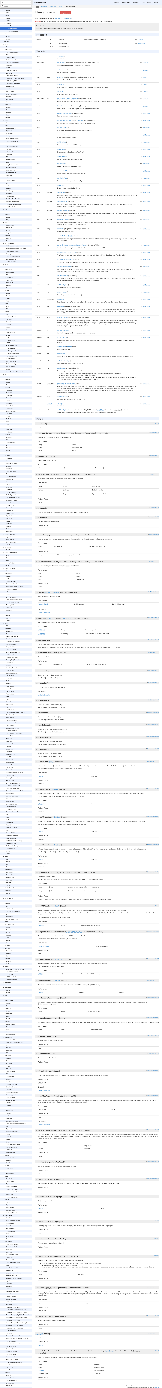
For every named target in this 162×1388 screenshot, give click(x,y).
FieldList (8, 683)
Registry (7, 1176)
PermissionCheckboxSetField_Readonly (17, 1338)
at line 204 (156, 872)
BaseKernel (9, 395)
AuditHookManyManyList (13, 199)
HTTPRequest (10, 343)
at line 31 (157, 1333)
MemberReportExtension (12, 1378)
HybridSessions (9, 898)
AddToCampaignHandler (12, 246)
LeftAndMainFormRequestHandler (15, 78)
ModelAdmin (9, 89)
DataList (8, 1079)
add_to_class (61, 63)
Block (7, 555)
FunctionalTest (10, 508)
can (58, 192)
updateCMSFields (62, 236)
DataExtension (12, 26)
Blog (6, 209)
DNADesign (44, 6)
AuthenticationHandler (12, 1244)
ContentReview (9, 280)
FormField (8, 707)
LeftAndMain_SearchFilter (13, 83)
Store (7, 906)
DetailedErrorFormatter (12, 972)
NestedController (10, 358)
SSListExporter (10, 513)
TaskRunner (9, 518)
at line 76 (157, 474)
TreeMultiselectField (11, 843)
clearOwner (60, 84)
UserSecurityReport (11, 1380)
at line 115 (156, 534)
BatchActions (10, 225)
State (7, 453)
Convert (8, 400)
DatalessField (9, 662)
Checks (8, 571)
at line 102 (156, 517)
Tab (7, 814)
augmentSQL (61, 120)
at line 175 (156, 816)
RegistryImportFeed (11, 1186)
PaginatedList (9, 1129)
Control (8, 36)
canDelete (60, 210)
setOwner (60, 70)
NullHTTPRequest (11, 361)
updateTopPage (62, 337)
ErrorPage (7, 592)
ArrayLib (8, 1066)
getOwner (60, 91)
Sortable (8, 1142)
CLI (7, 474)
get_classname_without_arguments (67, 99)
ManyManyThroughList (12, 1121)
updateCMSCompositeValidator (66, 245)
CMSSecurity (9, 1257)
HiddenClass (9, 1110)
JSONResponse (10, 1034)
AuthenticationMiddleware (13, 1247)
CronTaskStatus (10, 442)
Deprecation (9, 489)
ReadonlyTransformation (12, 778)
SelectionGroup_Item (11, 804)
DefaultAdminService (11, 1260)
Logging (7, 966)
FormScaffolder (10, 717)
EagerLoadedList (10, 1100)
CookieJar (8, 330)
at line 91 (157, 1053)
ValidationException (11, 1150)
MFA (6, 995)
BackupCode (9, 1000)
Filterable (8, 1103)
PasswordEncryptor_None (13, 1320)
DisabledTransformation (12, 673)
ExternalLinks (8, 607)
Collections (9, 267)
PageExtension (10, 539)
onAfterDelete (61, 163)
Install (8, 450)
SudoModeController (11, 94)
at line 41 (157, 591)
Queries (8, 1058)
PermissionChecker (11, 1341)
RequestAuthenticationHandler (14, 1362)
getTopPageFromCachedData (66, 384)
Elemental (53, 6)
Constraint (9, 448)
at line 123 (156, 1255)
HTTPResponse (10, 348)
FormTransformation (11, 723)
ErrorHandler (9, 974)
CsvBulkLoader (10, 482)
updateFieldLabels (62, 276)
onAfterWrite (61, 149)
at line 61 (157, 639)
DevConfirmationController (13, 497)
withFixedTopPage (62, 317)
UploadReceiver (10, 848)
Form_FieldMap (10, 725)
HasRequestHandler (11, 356)
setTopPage (60, 306)
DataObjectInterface (11, 1084)
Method (8, 1016)
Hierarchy (9, 1055)
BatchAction (9, 99)
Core (6, 374)
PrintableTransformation (12, 770)
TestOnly (8, 526)
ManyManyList (10, 1118)
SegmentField (10, 793)
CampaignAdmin (9, 243)
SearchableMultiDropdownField (14, 791)
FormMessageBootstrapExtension (15, 712)
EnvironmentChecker (11, 589)
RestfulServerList (10, 1231)
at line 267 (156, 997)
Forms (8, 47)
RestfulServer (8, 1215)
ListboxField (9, 744)
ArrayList (8, 1068)
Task (7, 1165)
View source (67, 18)
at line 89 (157, 507)
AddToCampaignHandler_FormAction (16, 248)
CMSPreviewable (10, 1071)
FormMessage (10, 710)
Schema (8, 634)
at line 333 (156, 1315)
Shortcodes (9, 133)
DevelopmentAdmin (11, 500)
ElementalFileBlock (10, 563)
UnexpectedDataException (13, 1144)
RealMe (7, 1155)
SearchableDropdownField (13, 783)
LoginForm (9, 1283)
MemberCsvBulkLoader (12, 1291)
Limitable (8, 1113)
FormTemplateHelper (11, 720)
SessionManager (9, 1383)
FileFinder (8, 149)
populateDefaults (62, 178)
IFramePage (9, 917)
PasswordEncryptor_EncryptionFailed (16, 1310)
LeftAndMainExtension (12, 76)
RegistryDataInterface (12, 1184)
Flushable (8, 419)
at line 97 (157, 700)
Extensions (9, 107)
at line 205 (156, 1129)
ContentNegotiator (11, 322)
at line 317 (156, 1287)
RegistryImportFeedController (14, 1189)
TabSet (8, 817)
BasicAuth (9, 1252)
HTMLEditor (9, 631)
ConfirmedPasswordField (13, 652)
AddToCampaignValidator (13, 251)
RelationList (9, 1137)
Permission (9, 872)
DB (7, 1074)
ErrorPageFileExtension (12, 605)
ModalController (10, 86)
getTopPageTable (62, 396)
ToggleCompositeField (12, 835)
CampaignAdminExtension (13, 256)
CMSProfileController (11, 70)
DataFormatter (10, 1218)
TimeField (8, 825)
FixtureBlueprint (10, 503)
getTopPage (60, 299)
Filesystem (9, 154)
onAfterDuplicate (62, 292)
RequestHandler (10, 366)
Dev (7, 125)
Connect (8, 1048)
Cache (8, 377)
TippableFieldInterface (12, 833)
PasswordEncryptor (11, 1304)
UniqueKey (9, 1063)
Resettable (9, 427)
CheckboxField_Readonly (13, 641)
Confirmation (9, 1236)
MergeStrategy (10, 272)
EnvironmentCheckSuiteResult (14, 586)
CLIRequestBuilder (11, 317)
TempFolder (9, 429)
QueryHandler (10, 877)
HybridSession (10, 909)
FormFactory (9, 704)
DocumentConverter (10, 534)
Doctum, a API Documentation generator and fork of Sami (146, 1386)
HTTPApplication (10, 340)
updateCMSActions (63, 259)
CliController (9, 319)
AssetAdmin (8, 96)
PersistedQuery (10, 875)
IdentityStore (9, 1270)
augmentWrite (61, 135)
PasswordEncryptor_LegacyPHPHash (16, 1312)
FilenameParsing (10, 128)
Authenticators (10, 924)
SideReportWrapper (11, 1213)
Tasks (8, 21)
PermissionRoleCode (11, 1351)
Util (7, 183)
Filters (8, 1053)
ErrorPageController (11, 597)
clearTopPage (61, 354)
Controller (9, 102)
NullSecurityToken (11, 1302)
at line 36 (157, 423)
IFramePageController (12, 919)
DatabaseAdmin (10, 1097)
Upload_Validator (10, 180)
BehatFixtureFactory (11, 463)
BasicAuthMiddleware (12, 1255)
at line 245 (156, 958)
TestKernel (9, 521)
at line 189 (156, 844)
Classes (116, 2)
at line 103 (156, 1070)
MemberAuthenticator (12, 1239)
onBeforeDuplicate (62, 285)
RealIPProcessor (10, 207)
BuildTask (8, 466)
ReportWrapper (10, 1207)
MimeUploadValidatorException (14, 1042)
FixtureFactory (10, 505)
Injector (8, 382)
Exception (9, 1008)
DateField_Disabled (11, 668)
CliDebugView (10, 479)
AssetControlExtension (12, 138)
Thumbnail (9, 175)
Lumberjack (8, 987)
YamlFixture (9, 531)
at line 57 (157, 1350)
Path (7, 424)
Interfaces (9, 440)
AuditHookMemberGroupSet (13, 201)
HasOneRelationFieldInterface (14, 733)
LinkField (7, 948)
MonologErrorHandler (11, 979)
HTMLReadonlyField (11, 731)
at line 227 (156, 1161)
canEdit (59, 201)
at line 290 (156, 1017)
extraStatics (60, 229)
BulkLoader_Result (11, 471)
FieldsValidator (10, 686)
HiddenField (9, 738)
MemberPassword (11, 1294)
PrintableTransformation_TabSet (14, 772)
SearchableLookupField (12, 788)
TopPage (8, 23)
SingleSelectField (10, 809)
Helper (8, 115)
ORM (7, 13)
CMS (6, 222)
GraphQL (8, 112)
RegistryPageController (12, 1197)
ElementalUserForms (10, 34)
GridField (8, 628)
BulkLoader (9, 469)
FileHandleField (10, 691)
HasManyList (9, 1108)
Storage (8, 136)
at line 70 (157, 652)
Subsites (8, 1375)
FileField (8, 689)
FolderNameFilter (10, 159)
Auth (7, 859)
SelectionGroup (10, 801)
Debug (7, 484)
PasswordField (10, 765)
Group (7, 1265)
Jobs (7, 290)
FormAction (9, 702)
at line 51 (157, 617)
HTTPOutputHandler (11, 977)
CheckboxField (10, 639)
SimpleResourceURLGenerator (14, 372)
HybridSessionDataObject (13, 911)
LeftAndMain (9, 73)
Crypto (8, 903)
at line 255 (156, 980)
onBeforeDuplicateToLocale (65, 410)
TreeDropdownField (11, 838)
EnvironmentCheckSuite (12, 584)
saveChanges (61, 368)
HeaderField (9, 736)
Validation (9, 390)
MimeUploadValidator (11, 1040)
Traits (7, 301)
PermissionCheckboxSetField (14, 1336)
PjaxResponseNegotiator (12, 364)
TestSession (9, 529)
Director (8, 335)
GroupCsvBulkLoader (12, 1268)
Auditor (7, 186)
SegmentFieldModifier (12, 636)
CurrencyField (10, 655)
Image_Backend (10, 170)
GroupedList (9, 1105)
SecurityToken (10, 1367)
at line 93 (157, 1196)
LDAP (6, 922)
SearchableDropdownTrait (13, 786)
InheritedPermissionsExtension (14, 1278)
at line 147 (156, 761)
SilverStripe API (40, 2)
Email (7, 306)
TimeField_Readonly (11, 827)
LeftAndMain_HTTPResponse (14, 81)
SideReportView (10, 1210)
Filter (7, 626)
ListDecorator (9, 1116)
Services (8, 18)
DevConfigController (11, 495)
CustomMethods (10, 406)
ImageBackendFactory (12, 165)
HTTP (7, 338)
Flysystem (9, 131)
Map (7, 1126)
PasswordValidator (11, 1330)
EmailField (9, 678)
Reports (8, 15)
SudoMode (9, 1241)
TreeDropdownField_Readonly (14, 841)
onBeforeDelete (62, 156)
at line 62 (157, 455)
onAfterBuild (60, 185)
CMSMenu (9, 65)
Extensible (9, 414)
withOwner (60, 77)
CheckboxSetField (11, 644)
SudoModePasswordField (13, 812)
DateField (8, 665)
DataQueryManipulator (12, 1092)
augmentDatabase (62, 127)
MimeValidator (8, 1037)
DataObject (9, 1082)
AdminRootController (11, 55)
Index (149, 2)
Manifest (8, 385)
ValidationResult (10, 1152)
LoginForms (8, 982)
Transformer (9, 277)
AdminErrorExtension (12, 52)
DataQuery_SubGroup (12, 1095)
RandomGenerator (11, 1357)
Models (8, 10)
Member (8, 1289)
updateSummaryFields (64, 267)
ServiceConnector (11, 542)
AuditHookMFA (10, 196)
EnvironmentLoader (11, 411)
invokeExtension (62, 106)
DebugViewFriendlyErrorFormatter (15, 969)
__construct (60, 56)
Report (8, 1021)
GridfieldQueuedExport (11, 888)
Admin (6, 44)
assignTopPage (61, 346)
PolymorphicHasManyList (13, 1131)
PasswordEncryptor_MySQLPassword (16, 1317)
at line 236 (156, 1178)
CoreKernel (9, 403)
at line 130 (156, 561)
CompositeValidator (11, 649)
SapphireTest (9, 516)
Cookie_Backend (10, 332)
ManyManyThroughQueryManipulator (16, 1124)
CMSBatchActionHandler (13, 60)
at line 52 (157, 432)
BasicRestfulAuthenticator (13, 1220)
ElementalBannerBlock (11, 552)
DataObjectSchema (11, 1087)
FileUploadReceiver (11, 694)
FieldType (9, 1050)
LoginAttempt (9, 1281)
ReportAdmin (9, 1205)
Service (8, 1027)
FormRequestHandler (11, 715)
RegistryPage (9, 1194)
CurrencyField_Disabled (12, 657)
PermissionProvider (11, 1346)
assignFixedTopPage (63, 361)
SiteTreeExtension (13, 31)
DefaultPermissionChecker (13, 1262)
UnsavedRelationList (11, 1147)
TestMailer (9, 524)
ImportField (9, 537)
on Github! (156, 1387)
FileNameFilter (10, 152)
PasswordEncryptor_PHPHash (14, 1325)
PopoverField (9, 767)
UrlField (8, 851)
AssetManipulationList (12, 141)
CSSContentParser (11, 476)
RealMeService (10, 1173)
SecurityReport (9, 1370)
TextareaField (9, 822)
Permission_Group (11, 1354)
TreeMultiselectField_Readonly (14, 846)
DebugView (9, 487)
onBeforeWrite (61, 142)
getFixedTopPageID (63, 330)
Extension (8, 416)
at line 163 (156, 1095)
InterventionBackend (11, 172)
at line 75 (157, 682)
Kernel (7, 421)
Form (7, 558)
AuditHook (9, 193)
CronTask (7, 434)
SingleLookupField (11, 806)
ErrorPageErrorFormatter (12, 602)
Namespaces (126, 2)
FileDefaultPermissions (12, 146)
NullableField (9, 757)
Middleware (9, 275)
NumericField (9, 759)
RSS (7, 311)
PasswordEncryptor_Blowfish (14, 1307)
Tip (7, 830)
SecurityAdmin (10, 91)
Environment (9, 408)
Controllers (9, 227)
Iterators (8, 935)
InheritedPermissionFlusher (13, 1273)
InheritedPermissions (11, 1275)
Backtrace (9, 461)
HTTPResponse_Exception (13, 351)
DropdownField (10, 676)
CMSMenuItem (10, 68)
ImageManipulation (11, 167)
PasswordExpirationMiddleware (14, 1328)
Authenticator (10, 998)
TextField (8, 820)
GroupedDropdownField (12, 728)
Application (9, 393)
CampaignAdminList (11, 259)
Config (6, 264)
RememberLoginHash (12, 1359)
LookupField (9, 749)
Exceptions (9, 104)
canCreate (60, 220)
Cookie (8, 327)
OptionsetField (10, 762)
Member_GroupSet (11, 1296)
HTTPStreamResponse (12, 353)
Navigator (9, 49)
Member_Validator (11, 1299)
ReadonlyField (10, 775)
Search (8, 241)
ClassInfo (8, 398)
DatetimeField (10, 670)
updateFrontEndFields (63, 252)
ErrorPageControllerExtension (14, 600)
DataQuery (9, 1089)
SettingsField (9, 545)
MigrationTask (10, 510)
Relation (8, 1134)
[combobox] (16, 6)
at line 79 (157, 670)
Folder (7, 157)
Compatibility (9, 283)
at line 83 (157, 1035)
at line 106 (156, 712)
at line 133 (156, 748)
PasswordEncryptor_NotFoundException (17, 1323)
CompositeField (10, 647)
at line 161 (156, 788)
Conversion (9, 123)
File (7, 144)
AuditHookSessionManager (13, 204)
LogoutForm (9, 1286)
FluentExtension (12, 28)
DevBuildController (11, 492)
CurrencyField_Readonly (12, 660)
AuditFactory (9, 191)
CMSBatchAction (10, 57)
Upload (8, 178)
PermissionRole (10, 1349)
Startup (8, 387)
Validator (8, 854)
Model (8, 39)
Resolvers (9, 880)
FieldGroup (9, 681)
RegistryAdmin (10, 1181)
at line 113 (156, 1238)
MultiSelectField (10, 754)
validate (59, 113)
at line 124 (156, 736)
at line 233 (156, 931)
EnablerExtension (11, 985)
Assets (7, 120)
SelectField (9, 799)
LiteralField (9, 746)
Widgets (8, 220)
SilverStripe (6, 41)
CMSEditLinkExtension (12, 62)
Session (8, 369)
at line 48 (157, 905)
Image (7, 162)
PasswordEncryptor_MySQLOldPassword (17, 1315)
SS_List (8, 1139)
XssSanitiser (9, 432)
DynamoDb (8, 547)
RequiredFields (10, 780)
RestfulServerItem (11, 1228)
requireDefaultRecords (64, 171)
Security (7, 1234)
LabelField (9, 741)
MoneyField (9, 751)
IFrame (7, 914)
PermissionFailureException (13, 1344)
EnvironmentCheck (10, 568)
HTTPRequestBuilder (11, 345)
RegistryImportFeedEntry (13, 1192)
